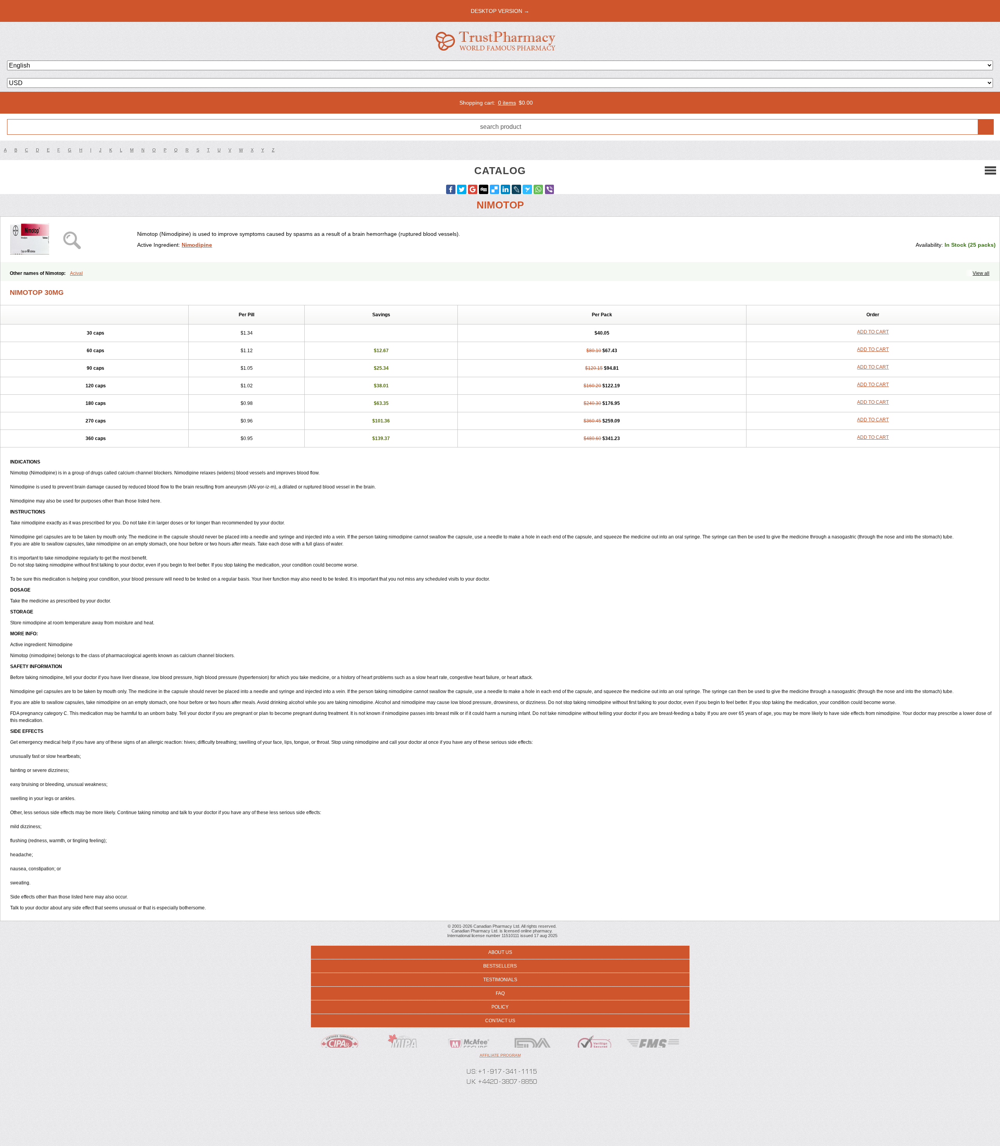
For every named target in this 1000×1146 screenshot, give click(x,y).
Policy (500, 1007)
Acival (76, 273)
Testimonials (500, 979)
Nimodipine (197, 245)
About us (500, 952)
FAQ (500, 993)
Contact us (500, 1020)
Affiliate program (500, 1055)
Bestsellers (500, 966)
